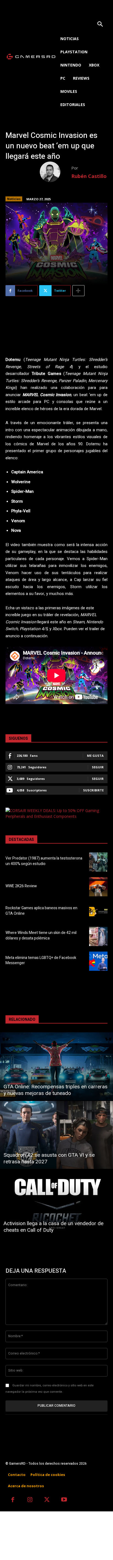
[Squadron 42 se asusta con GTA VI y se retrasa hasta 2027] (56, 1135)
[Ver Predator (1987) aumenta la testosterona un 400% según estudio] (98, 862)
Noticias (14, 199)
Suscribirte (93, 790)
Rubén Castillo (89, 176)
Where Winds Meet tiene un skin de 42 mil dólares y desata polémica (41, 935)
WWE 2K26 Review (21, 886)
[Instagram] (30, 1500)
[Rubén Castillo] (55, 172)
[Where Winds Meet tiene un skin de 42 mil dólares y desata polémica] (98, 936)
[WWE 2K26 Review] (98, 886)
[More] (78, 290)
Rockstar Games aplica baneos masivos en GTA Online (41, 910)
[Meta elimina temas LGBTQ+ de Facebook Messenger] (98, 961)
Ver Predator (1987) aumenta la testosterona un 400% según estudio (43, 861)
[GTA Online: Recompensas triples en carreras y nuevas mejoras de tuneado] (56, 1066)
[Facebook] (12, 1500)
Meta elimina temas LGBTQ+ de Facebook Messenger (40, 960)
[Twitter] (47, 1500)
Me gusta (95, 755)
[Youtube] (64, 1500)
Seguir (98, 767)
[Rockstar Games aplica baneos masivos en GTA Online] (98, 911)
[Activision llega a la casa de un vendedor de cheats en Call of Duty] (56, 1203)
